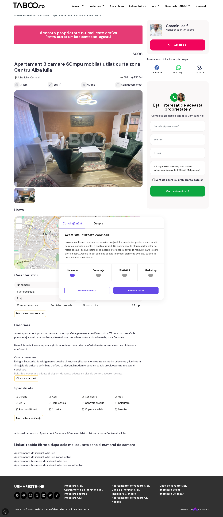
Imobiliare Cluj (73, 497)
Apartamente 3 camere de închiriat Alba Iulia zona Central (48, 465)
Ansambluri (117, 6)
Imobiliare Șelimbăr (171, 493)
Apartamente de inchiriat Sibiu (83, 489)
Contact (201, 6)
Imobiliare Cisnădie (124, 493)
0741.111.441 (179, 45)
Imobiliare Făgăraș (75, 493)
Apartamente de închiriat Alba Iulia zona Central (42, 457)
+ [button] (19, 221)
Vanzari (75, 6)
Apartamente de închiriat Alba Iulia (34, 453)
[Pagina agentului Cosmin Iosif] (156, 30)
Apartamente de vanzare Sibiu (131, 485)
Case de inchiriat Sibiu (126, 489)
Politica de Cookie (78, 509)
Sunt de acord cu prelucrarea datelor (179, 179)
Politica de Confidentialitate (51, 509)
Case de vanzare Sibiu (173, 485)
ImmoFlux (203, 509)
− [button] (19, 226)
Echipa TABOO (137, 6)
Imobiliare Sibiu (73, 485)
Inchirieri (95, 6)
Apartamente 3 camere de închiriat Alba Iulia (40, 461)
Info (154, 6)
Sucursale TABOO (176, 6)
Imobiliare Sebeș (169, 489)
